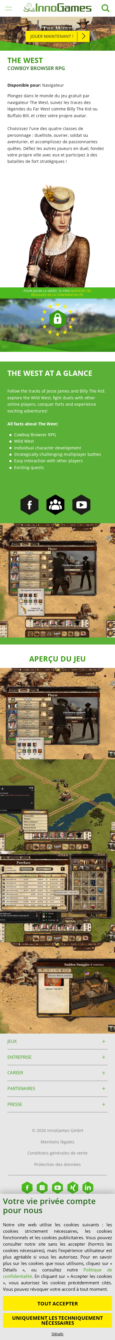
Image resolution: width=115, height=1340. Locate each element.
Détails (57, 1333)
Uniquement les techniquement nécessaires (57, 1320)
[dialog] (57, 1267)
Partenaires (21, 1088)
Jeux (12, 1041)
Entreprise (19, 1057)
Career (15, 1073)
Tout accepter (57, 1303)
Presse (14, 1104)
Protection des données (57, 1164)
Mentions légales (57, 1142)
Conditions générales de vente (57, 1153)
